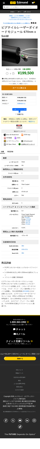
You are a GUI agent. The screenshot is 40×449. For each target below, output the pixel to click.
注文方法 (24, 411)
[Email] (31, 23)
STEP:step (26, 134)
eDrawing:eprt (27, 141)
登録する (20, 358)
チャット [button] (21, 329)
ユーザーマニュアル (12, 141)
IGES (18, 138)
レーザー (28, 15)
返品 (19, 380)
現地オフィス (19, 373)
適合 (23, 246)
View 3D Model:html (12, 134)
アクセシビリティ (31, 411)
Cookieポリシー (17, 411)
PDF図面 (9, 138)
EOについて (19, 370)
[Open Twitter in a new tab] (13, 421)
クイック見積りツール (18, 341)
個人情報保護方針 (7, 411)
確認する (32, 121)
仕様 (2, 151)
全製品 (11, 15)
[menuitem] (4, 2)
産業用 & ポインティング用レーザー (20, 17)
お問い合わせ (27, 11)
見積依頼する (21, 103)
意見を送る (19, 387)
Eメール (21, 334)
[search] (20, 7)
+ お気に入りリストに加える (20, 110)
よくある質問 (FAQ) (19, 383)
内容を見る (25, 249)
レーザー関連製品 (19, 15)
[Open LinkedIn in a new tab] (27, 421)
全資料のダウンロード (28, 144)
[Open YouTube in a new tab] (20, 421)
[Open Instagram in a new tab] (34, 421)
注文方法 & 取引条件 (19, 377)
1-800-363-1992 (18, 322)
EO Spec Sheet (11, 144)
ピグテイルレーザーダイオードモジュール (21, 19)
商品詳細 (10, 151)
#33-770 (28, 222)
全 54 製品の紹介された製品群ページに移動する (17, 23)
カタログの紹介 (19, 390)
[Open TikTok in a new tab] (20, 427)
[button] (33, 23)
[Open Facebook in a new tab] (6, 421)
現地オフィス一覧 (17, 324)
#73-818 (27, 217)
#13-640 (28, 221)
